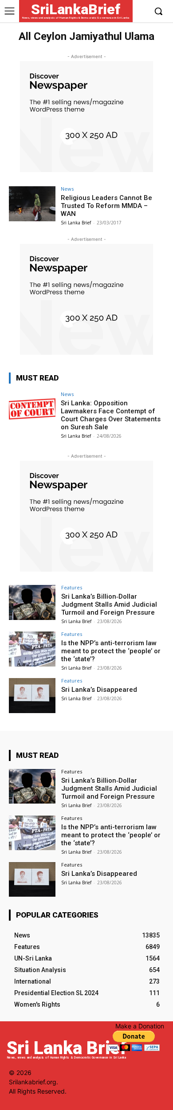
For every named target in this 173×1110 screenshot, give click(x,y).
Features (71, 587)
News (67, 188)
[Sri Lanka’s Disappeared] (32, 695)
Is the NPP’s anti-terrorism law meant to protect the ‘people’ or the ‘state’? (111, 651)
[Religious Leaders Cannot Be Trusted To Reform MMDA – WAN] (32, 203)
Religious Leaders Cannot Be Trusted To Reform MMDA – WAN (106, 206)
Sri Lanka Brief (76, 223)
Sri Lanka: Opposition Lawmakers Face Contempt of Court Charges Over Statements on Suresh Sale (111, 415)
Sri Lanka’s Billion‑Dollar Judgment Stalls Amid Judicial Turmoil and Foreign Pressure (109, 604)
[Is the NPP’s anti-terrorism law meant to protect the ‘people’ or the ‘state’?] (32, 649)
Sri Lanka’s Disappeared (99, 690)
